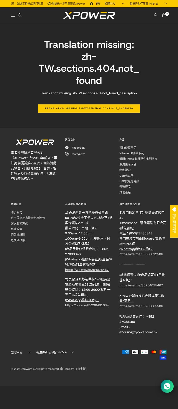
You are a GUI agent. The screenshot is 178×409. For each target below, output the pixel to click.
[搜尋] (19, 15)
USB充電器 (126, 175)
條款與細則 (18, 234)
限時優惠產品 (127, 147)
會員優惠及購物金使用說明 (28, 217)
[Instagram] (98, 3)
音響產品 (125, 186)
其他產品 (125, 192)
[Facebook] (91, 3)
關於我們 (16, 212)
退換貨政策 (18, 240)
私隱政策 (16, 228)
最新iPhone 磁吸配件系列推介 (138, 158)
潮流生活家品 (127, 164)
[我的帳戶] (155, 15)
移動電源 (125, 170)
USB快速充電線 (129, 181)
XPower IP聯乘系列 (131, 153)
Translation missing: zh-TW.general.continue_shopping (89, 108)
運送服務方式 (19, 223)
